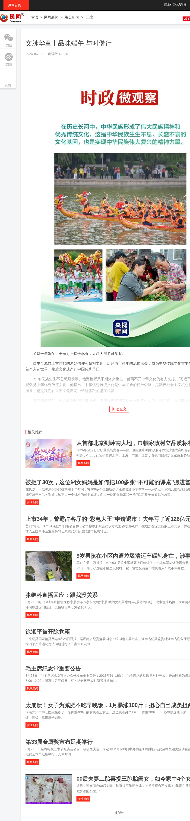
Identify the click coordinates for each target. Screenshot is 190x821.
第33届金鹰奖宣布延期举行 (59, 742)
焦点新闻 (71, 17)
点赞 (8, 79)
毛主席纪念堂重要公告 (53, 668)
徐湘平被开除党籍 (47, 631)
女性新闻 (32, 502)
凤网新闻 (51, 17)
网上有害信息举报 (175, 4)
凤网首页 (16, 5)
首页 (35, 17)
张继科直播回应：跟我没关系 (61, 595)
